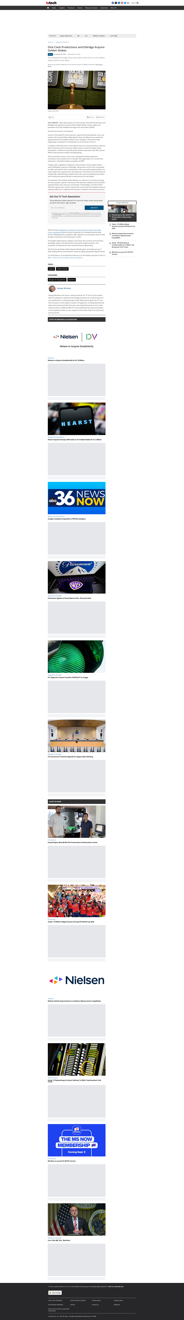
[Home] (48, 8)
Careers (72, 1305)
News (54, 8)
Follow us (91, 117)
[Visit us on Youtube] (122, 3)
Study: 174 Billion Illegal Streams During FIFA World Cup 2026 (123, 226)
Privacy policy (96, 1300)
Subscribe (104, 8)
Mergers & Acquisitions (62, 42)
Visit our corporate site (115, 1286)
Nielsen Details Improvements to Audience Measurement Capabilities (122, 236)
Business (50, 42)
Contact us (95, 1305)
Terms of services (74, 213)
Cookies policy (118, 1300)
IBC (78, 36)
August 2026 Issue (66, 36)
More (113, 8)
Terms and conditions (55, 1300)
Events (80, 8)
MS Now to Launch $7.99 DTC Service (122, 253)
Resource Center (91, 8)
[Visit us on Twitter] (116, 3)
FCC (86, 36)
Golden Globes (62, 269)
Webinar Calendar (99, 36)
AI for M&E (113, 36)
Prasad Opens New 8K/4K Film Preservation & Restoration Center (123, 217)
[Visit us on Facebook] (113, 3)
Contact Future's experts (78, 1300)
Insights (62, 8)
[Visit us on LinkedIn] (119, 3)
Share (52, 117)
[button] (134, 3)
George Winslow (61, 54)
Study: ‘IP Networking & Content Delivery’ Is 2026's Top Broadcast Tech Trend (123, 245)
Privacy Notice (58, 214)
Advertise (117, 1305)
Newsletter (102, 117)
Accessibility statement (55, 1305)
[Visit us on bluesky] (125, 3)
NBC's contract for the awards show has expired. (65, 258)
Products (71, 8)
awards (51, 269)
